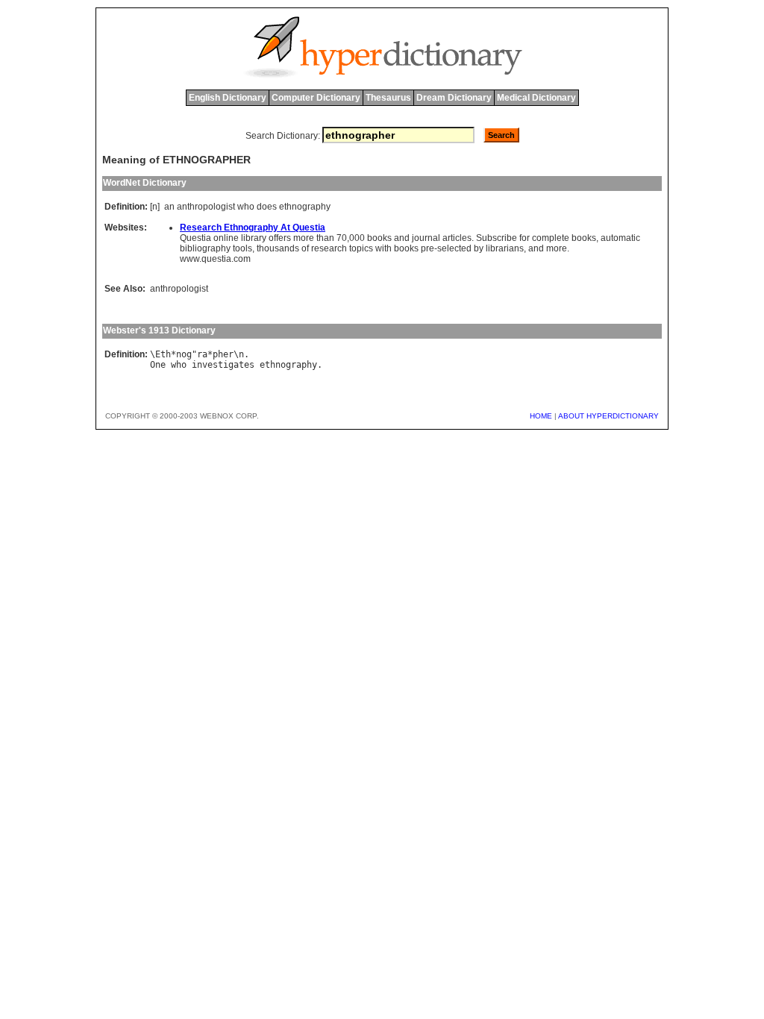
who (245, 206)
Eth (163, 354)
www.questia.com (215, 259)
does (267, 206)
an (169, 206)
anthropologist (206, 206)
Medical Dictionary (536, 98)
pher (223, 354)
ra (202, 354)
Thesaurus (388, 98)
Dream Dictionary (454, 98)
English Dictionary (227, 98)
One (158, 365)
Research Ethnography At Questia (252, 227)
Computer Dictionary (316, 98)
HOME (541, 416)
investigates (223, 365)
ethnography (305, 206)
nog (184, 354)
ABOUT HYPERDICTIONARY (608, 416)
